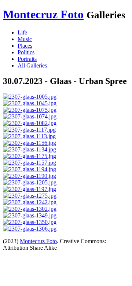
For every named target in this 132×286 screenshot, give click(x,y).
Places (25, 46)
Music (25, 39)
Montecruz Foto (43, 14)
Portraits (27, 59)
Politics (26, 52)
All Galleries (32, 65)
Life (22, 32)
